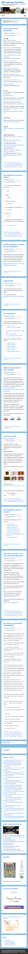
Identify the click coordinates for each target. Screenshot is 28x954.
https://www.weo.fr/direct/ (9, 596)
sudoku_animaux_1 (11, 343)
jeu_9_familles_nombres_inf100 (14, 335)
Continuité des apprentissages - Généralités (13, 166)
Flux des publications (10, 941)
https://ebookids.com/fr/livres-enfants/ (12, 99)
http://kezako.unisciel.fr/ (9, 84)
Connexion (7, 940)
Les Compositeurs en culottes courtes (13, 777)
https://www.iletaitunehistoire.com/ (11, 74)
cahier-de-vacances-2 (12, 527)
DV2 (8, 191)
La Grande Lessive (9, 780)
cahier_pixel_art (10, 523)
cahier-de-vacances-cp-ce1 (13, 532)
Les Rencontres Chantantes (11, 772)
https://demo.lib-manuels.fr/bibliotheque (13, 47)
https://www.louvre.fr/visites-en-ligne (16, 835)
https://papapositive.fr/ (9, 95)
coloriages (9, 209)
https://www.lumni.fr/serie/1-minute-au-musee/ (14, 485)
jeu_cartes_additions (12, 334)
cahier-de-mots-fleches (12, 525)
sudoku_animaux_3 (11, 346)
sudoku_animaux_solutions (13, 351)
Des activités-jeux (9, 313)
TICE (10, 427)
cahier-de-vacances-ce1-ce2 (13, 530)
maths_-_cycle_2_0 (11, 325)
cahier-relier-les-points (12, 537)
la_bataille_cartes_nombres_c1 (14, 327)
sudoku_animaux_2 (11, 344)
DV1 (8, 189)
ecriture (8, 215)
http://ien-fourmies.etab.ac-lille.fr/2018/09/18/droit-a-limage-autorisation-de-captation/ (14, 389)
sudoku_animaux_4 (11, 225)
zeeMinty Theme (23, 952)
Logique (9, 197)
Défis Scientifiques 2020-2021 (12, 808)
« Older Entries (6, 742)
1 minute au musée (10, 436)
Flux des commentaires (10, 943)
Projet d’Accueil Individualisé (11, 802)
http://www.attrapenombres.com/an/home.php (14, 103)
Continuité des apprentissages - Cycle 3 (13, 165)
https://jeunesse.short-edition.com (11, 79)
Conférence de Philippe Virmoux (12, 810)
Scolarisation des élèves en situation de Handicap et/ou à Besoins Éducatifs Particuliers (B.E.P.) (13, 762)
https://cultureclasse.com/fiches (11, 68)
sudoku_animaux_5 (11, 349)
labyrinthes (9, 203)
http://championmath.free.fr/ (10, 40)
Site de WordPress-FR (10, 944)
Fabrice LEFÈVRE (10, 35)
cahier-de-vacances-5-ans (13, 528)
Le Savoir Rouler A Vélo (10, 797)
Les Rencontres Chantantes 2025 (12, 764)
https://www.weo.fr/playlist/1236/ (11, 602)
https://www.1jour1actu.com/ (10, 60)
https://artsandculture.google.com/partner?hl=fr (13, 850)
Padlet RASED (8, 281)
